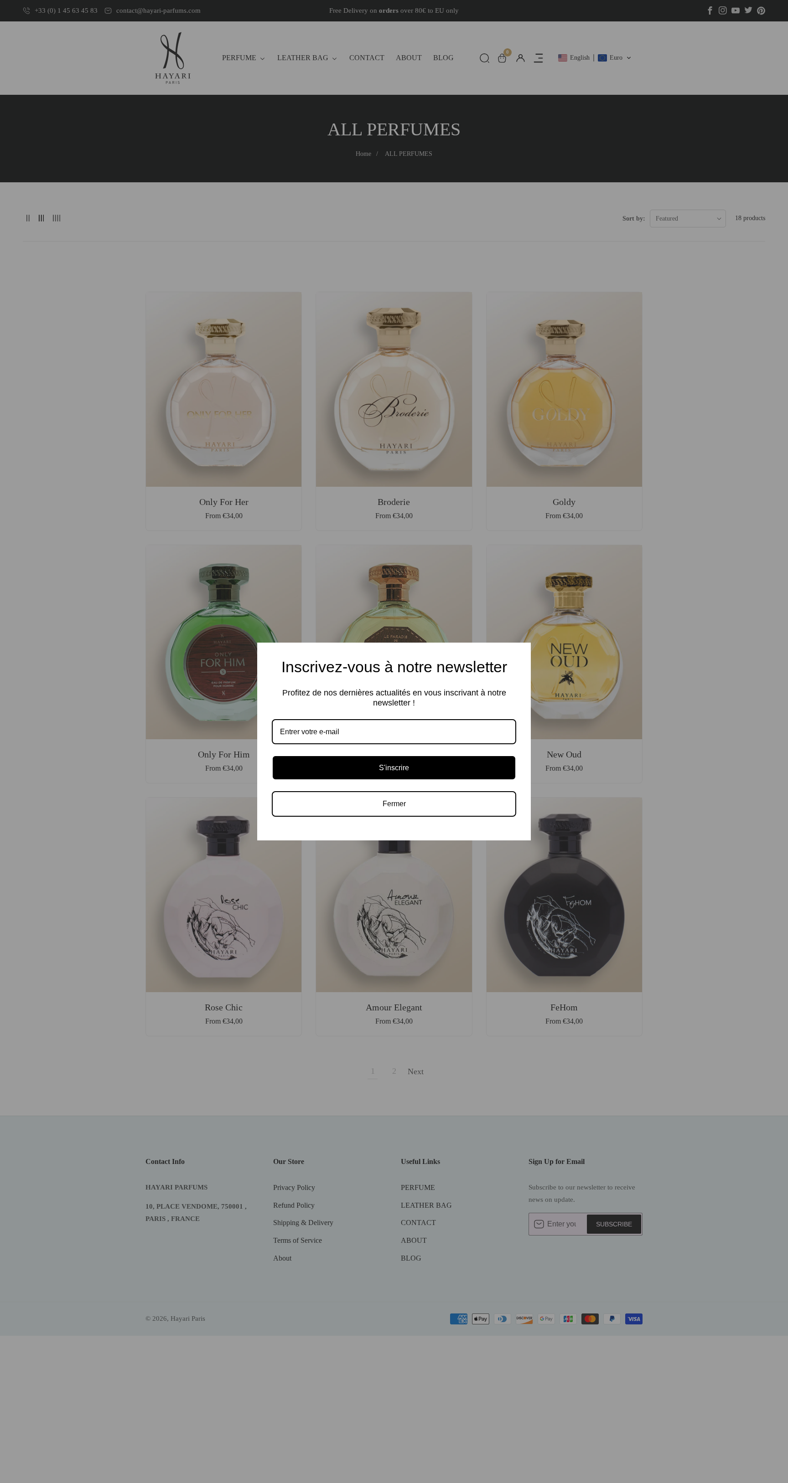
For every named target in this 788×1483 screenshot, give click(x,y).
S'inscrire (394, 768)
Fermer (394, 804)
